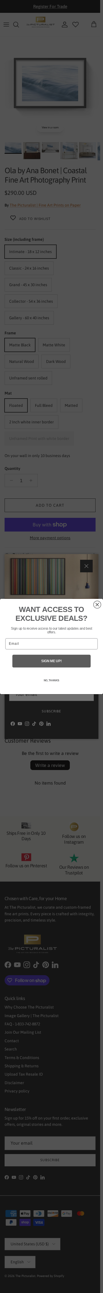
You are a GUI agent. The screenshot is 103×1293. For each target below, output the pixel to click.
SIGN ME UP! (51, 661)
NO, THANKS (51, 680)
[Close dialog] (97, 604)
